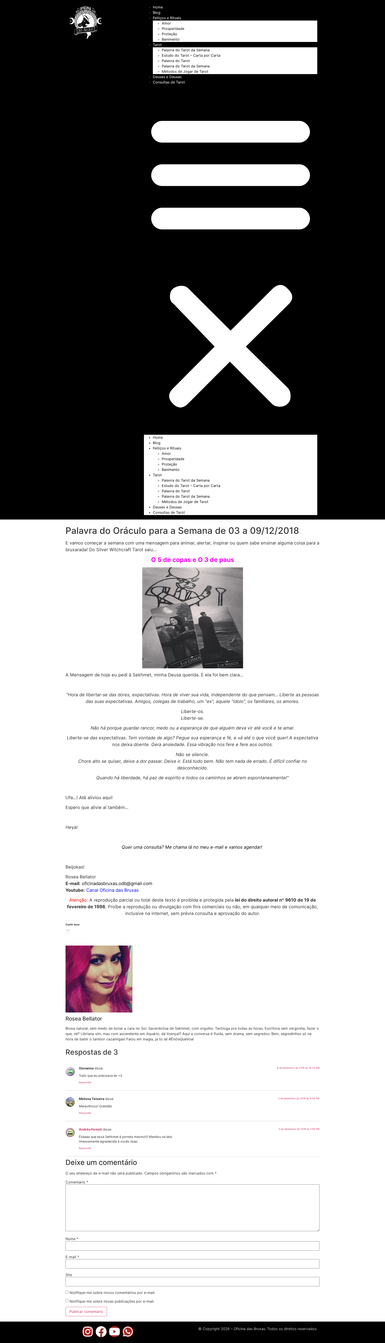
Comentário (77, 1182)
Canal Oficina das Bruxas (112, 890)
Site (69, 1274)
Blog (156, 12)
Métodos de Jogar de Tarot (185, 71)
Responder (85, 1082)
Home (158, 7)
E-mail (72, 1257)
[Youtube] (114, 1331)
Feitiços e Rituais (167, 18)
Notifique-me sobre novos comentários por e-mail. (112, 1292)
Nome (72, 1239)
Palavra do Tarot (176, 60)
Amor (166, 23)
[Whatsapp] (127, 1331)
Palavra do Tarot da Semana (186, 50)
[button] (230, 260)
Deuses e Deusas (167, 77)
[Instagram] (87, 1331)
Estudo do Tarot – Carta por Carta (191, 55)
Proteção (169, 34)
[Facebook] (101, 1331)
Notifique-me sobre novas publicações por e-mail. (112, 1301)
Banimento (171, 39)
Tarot (157, 44)
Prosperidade (173, 28)
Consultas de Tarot (169, 82)
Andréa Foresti (90, 1129)
